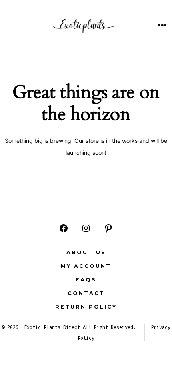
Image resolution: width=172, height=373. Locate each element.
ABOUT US (86, 252)
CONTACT (86, 293)
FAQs (86, 280)
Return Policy (86, 307)
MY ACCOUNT (86, 266)
